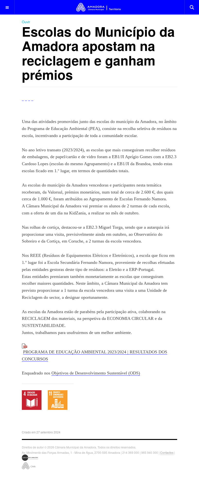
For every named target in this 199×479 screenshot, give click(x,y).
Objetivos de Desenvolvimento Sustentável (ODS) (95, 373)
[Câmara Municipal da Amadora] (99, 7)
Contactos (167, 452)
